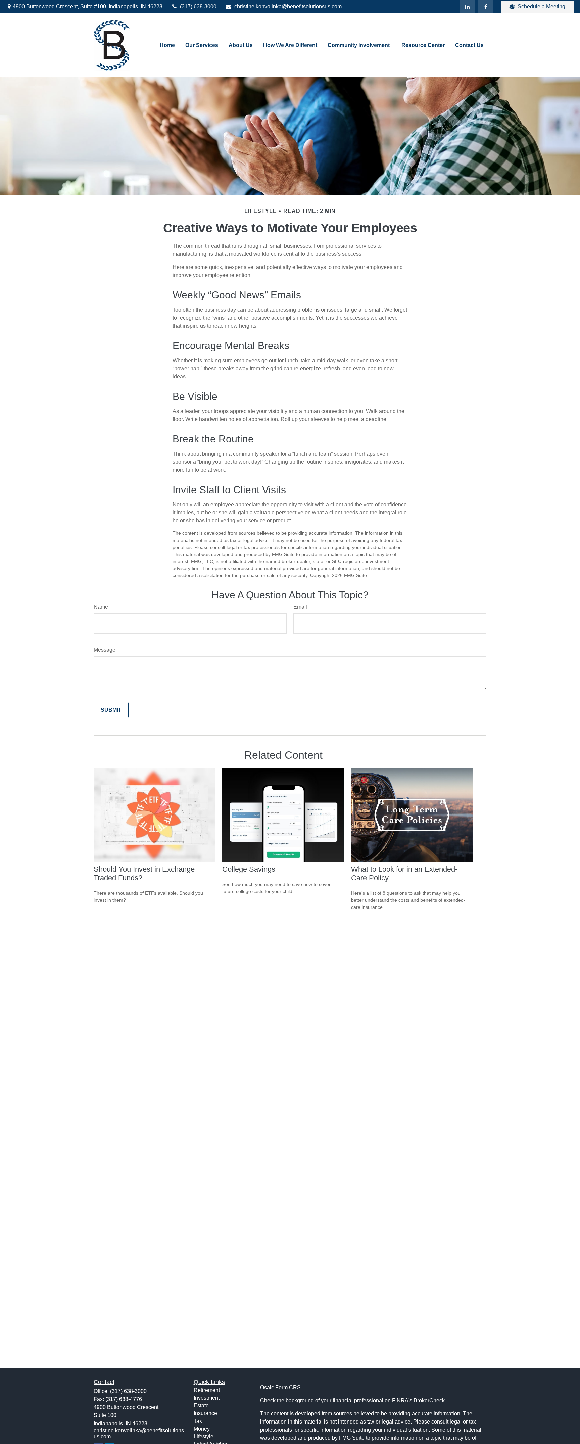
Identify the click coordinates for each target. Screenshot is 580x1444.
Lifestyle (203, 1436)
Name (101, 607)
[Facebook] (485, 6)
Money (202, 1429)
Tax (198, 1421)
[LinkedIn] (467, 6)
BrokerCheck (429, 1400)
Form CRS (288, 1387)
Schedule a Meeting (541, 6)
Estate (201, 1405)
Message (104, 650)
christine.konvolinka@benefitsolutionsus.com (288, 6)
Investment (207, 1398)
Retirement (207, 1390)
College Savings (248, 869)
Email (300, 607)
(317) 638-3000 (198, 6)
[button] (167, 45)
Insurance (205, 1413)
